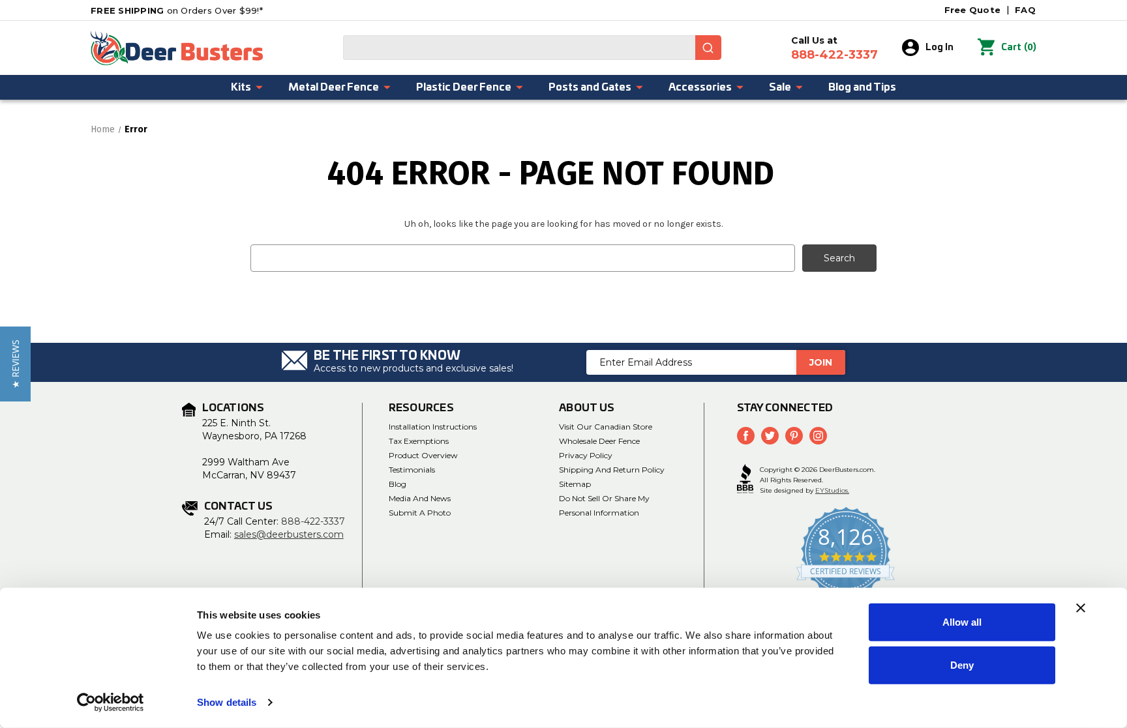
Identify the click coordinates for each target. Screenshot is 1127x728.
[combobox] (532, 47)
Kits (241, 87)
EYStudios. (832, 490)
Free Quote (972, 10)
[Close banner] (1080, 608)
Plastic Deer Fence (463, 87)
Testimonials (412, 469)
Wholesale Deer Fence (599, 441)
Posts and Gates (589, 87)
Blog (397, 484)
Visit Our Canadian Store (605, 426)
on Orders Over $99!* (177, 10)
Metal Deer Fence (333, 87)
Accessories (700, 87)
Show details (226, 702)
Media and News (420, 498)
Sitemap (575, 484)
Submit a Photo (420, 512)
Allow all (962, 622)
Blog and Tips (862, 87)
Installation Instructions (433, 426)
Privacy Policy (585, 455)
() (1018, 47)
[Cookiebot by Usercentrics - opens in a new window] (110, 702)
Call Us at (834, 48)
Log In (939, 47)
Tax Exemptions (419, 441)
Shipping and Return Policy (612, 469)
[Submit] (708, 47)
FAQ (1025, 10)
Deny (962, 664)
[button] (15, 364)
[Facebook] (746, 435)
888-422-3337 (313, 521)
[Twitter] (770, 435)
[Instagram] (818, 435)
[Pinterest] (794, 435)
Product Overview (423, 455)
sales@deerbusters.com (289, 534)
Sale (780, 87)
